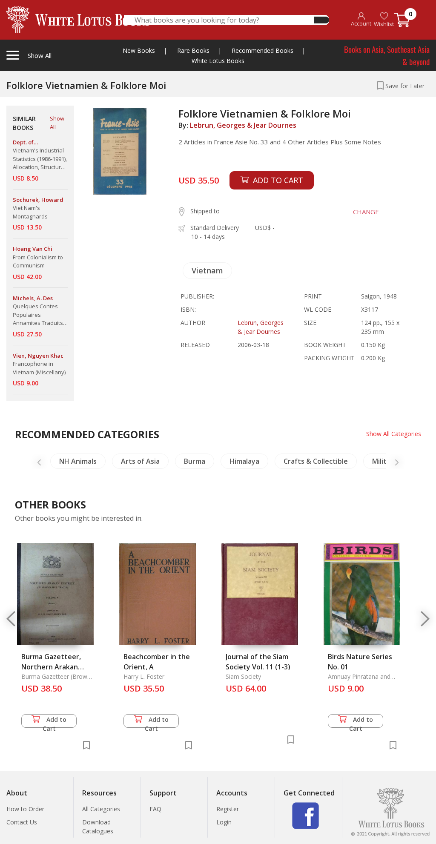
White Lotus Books (218, 61)
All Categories (101, 809)
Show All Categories (393, 434)
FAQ (155, 809)
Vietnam (207, 270)
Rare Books (193, 50)
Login (224, 822)
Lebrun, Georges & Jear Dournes (243, 125)
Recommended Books (262, 50)
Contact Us (21, 822)
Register (227, 809)
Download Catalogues (97, 826)
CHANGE (366, 211)
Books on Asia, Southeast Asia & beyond (387, 55)
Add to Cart (55, 721)
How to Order (25, 809)
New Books (139, 50)
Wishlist (384, 24)
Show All (57, 123)
